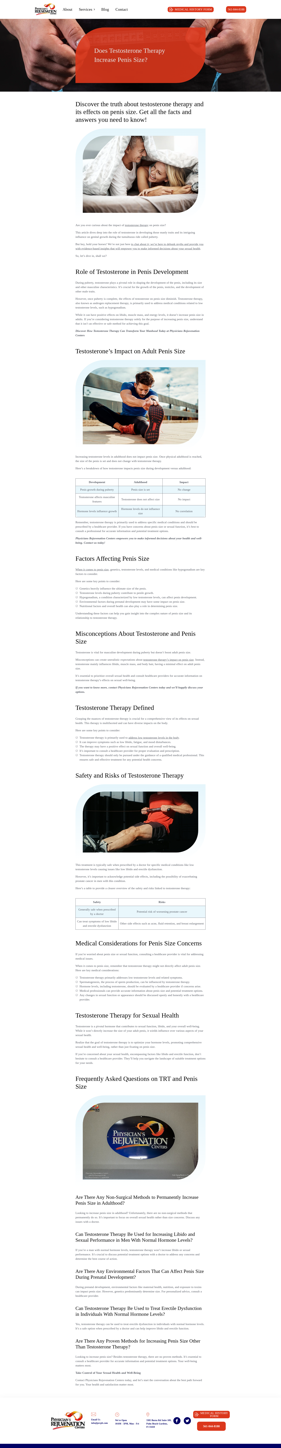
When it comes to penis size (92, 569)
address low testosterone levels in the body (153, 737)
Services (85, 9)
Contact (121, 9)
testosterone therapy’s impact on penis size (168, 659)
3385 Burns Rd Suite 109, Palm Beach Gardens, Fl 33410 (158, 1423)
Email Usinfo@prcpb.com (99, 1421)
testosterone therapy (136, 225)
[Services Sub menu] (94, 9)
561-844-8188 (236, 9)
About (67, 9)
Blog (105, 9)
